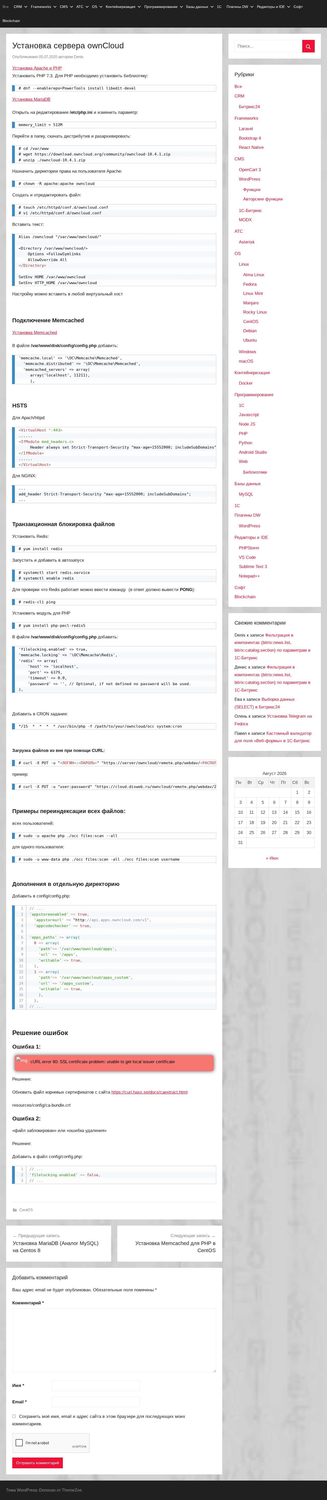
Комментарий (28, 1303)
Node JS (247, 424)
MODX (245, 219)
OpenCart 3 (250, 169)
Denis (79, 56)
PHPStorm (249, 548)
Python (245, 442)
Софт (298, 7)
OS (94, 7)
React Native (251, 147)
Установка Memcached (34, 332)
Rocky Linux (255, 312)
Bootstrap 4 (250, 138)
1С (219, 7)
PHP (243, 433)
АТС (79, 7)
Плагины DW (237, 7)
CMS (64, 7)
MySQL (246, 494)
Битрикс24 (249, 106)
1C (241, 405)
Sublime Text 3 (253, 566)
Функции (252, 189)
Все (6, 7)
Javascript (249, 414)
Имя (18, 1385)
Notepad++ (249, 576)
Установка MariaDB (31, 99)
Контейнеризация (120, 7)
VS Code (247, 557)
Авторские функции (263, 199)
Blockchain (11, 21)
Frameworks (41, 7)
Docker (246, 383)
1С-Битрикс (250, 210)
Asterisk (247, 242)
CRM (18, 7)
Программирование (161, 7)
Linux (244, 264)
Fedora (249, 284)
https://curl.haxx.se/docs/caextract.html (149, 1092)
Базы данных (197, 7)
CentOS (26, 1210)
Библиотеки (255, 472)
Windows (247, 351)
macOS (246, 361)
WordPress (249, 179)
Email (19, 1401)
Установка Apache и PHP (37, 68)
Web (243, 461)
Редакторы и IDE (271, 7)
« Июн (272, 858)
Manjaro (251, 303)
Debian (249, 330)
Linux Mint (253, 293)
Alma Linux (253, 274)
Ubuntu (250, 340)
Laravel (246, 128)
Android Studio (253, 452)
